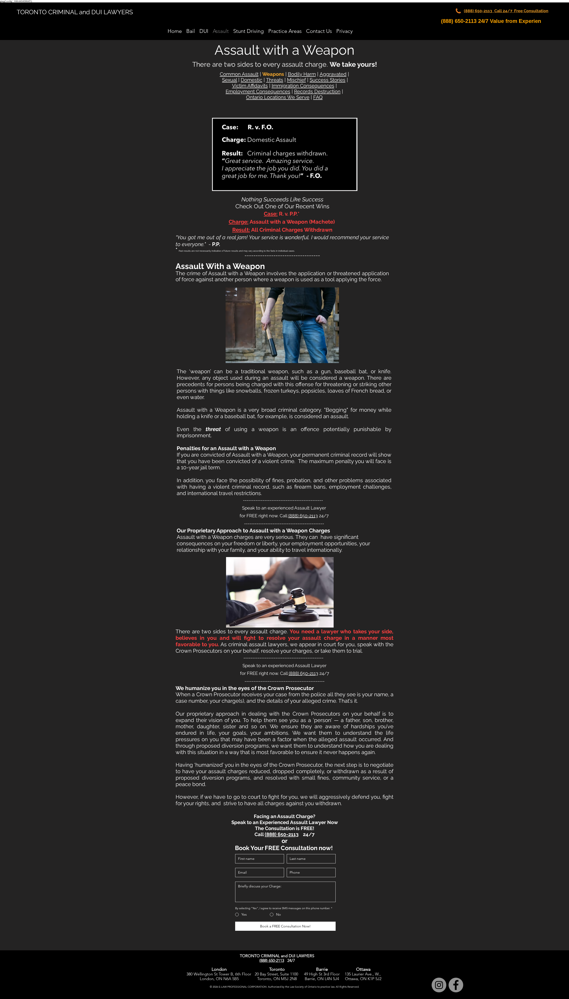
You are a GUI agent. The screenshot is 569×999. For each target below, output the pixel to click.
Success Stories (327, 80)
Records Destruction (317, 91)
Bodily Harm (302, 74)
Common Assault (239, 74)
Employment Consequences (258, 91)
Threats (274, 80)
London (207, 978)
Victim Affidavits (250, 85)
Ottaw (350, 978)
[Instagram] (439, 985)
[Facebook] (456, 985)
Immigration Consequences (303, 85)
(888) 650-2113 (303, 515)
